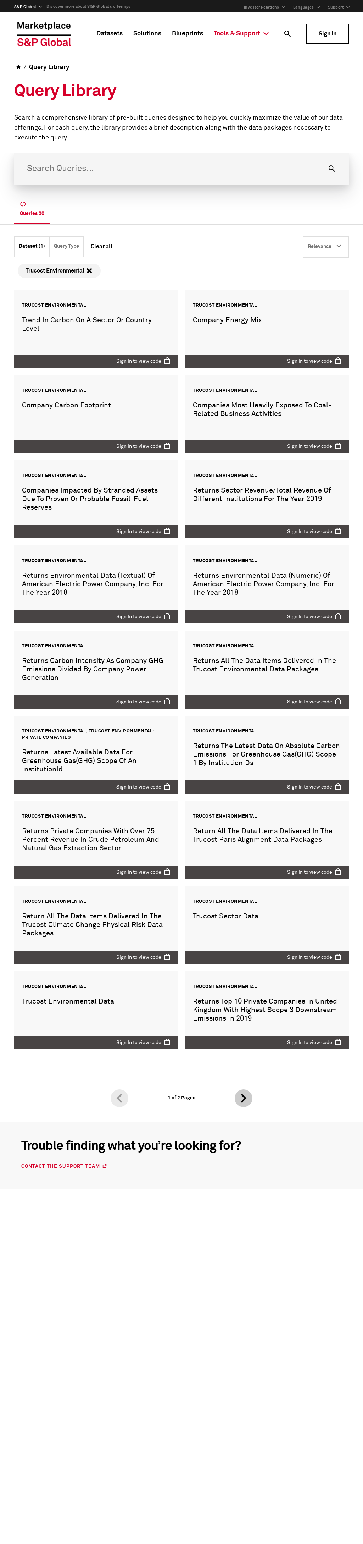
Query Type (66, 246)
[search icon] (287, 33)
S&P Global (25, 7)
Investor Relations (261, 7)
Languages (303, 7)
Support (336, 7)
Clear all (101, 246)
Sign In (327, 34)
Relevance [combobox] (319, 246)
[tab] (32, 209)
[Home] (44, 33)
